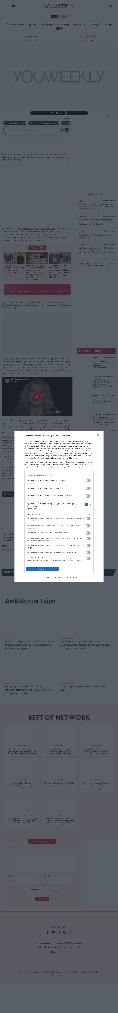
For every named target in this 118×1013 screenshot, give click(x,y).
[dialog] (59, 506)
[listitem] (59, 475)
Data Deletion (46, 577)
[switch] (88, 480)
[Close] (99, 436)
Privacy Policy (72, 577)
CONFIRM (42, 569)
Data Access (59, 577)
